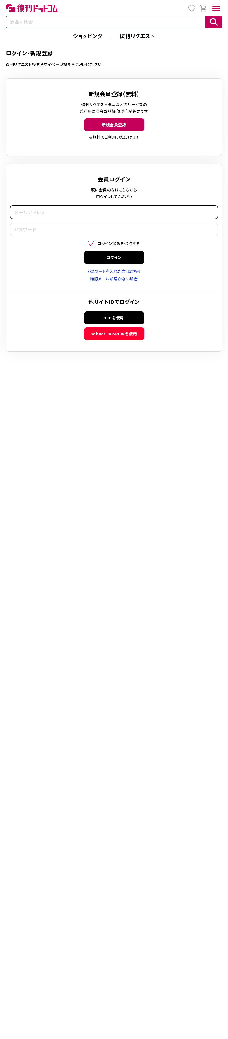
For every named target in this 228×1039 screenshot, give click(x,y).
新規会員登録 (114, 125)
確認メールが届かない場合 (114, 278)
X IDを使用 (114, 318)
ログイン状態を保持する (118, 243)
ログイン (114, 257)
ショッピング (87, 35)
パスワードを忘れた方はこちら (114, 271)
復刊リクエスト (137, 35)
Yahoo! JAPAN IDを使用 (114, 333)
